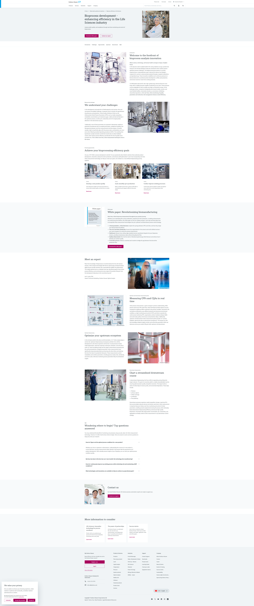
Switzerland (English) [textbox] (179, 1)
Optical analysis (116, 575)
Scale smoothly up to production (125, 184)
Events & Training (161, 567)
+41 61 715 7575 (91, 581)
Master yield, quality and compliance (97, 11)
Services (115, 588)
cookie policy (21, 596)
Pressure (115, 569)
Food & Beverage (132, 556)
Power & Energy (131, 569)
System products (117, 572)
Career (158, 561)
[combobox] (179, 1)
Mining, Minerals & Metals (134, 572)
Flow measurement (117, 559)
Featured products (117, 582)
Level (114, 561)
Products (115, 556)
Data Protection (98, 600)
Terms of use (91, 600)
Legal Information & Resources (109, 600)
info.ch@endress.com (92, 585)
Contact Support (145, 556)
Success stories (160, 569)
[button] (92, 35)
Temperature (116, 567)
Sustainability (160, 572)
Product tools (156, 1)
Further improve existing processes (154, 184)
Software (115, 580)
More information (89, 570)
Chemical (130, 567)
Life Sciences (131, 564)
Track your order (146, 567)
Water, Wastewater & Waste (134, 559)
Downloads (164, 1)
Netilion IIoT (116, 577)
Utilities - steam (131, 575)
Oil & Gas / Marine (132, 561)
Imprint (86, 600)
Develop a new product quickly (95, 184)
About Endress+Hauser (162, 556)
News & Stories (160, 564)
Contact (169, 1)
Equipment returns (146, 569)
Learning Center (145, 564)
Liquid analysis (116, 564)
